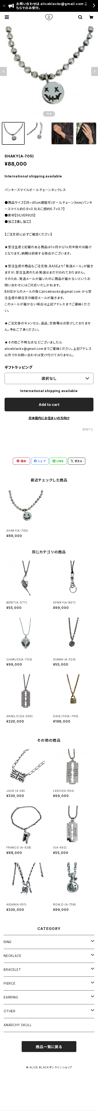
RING (8, 942)
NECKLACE (12, 956)
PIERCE (9, 983)
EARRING (11, 997)
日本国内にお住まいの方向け (49, 418)
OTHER (9, 1011)
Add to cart (49, 404)
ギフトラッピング (18, 367)
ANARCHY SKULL (17, 1025)
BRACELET (12, 969)
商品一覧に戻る (49, 1047)
